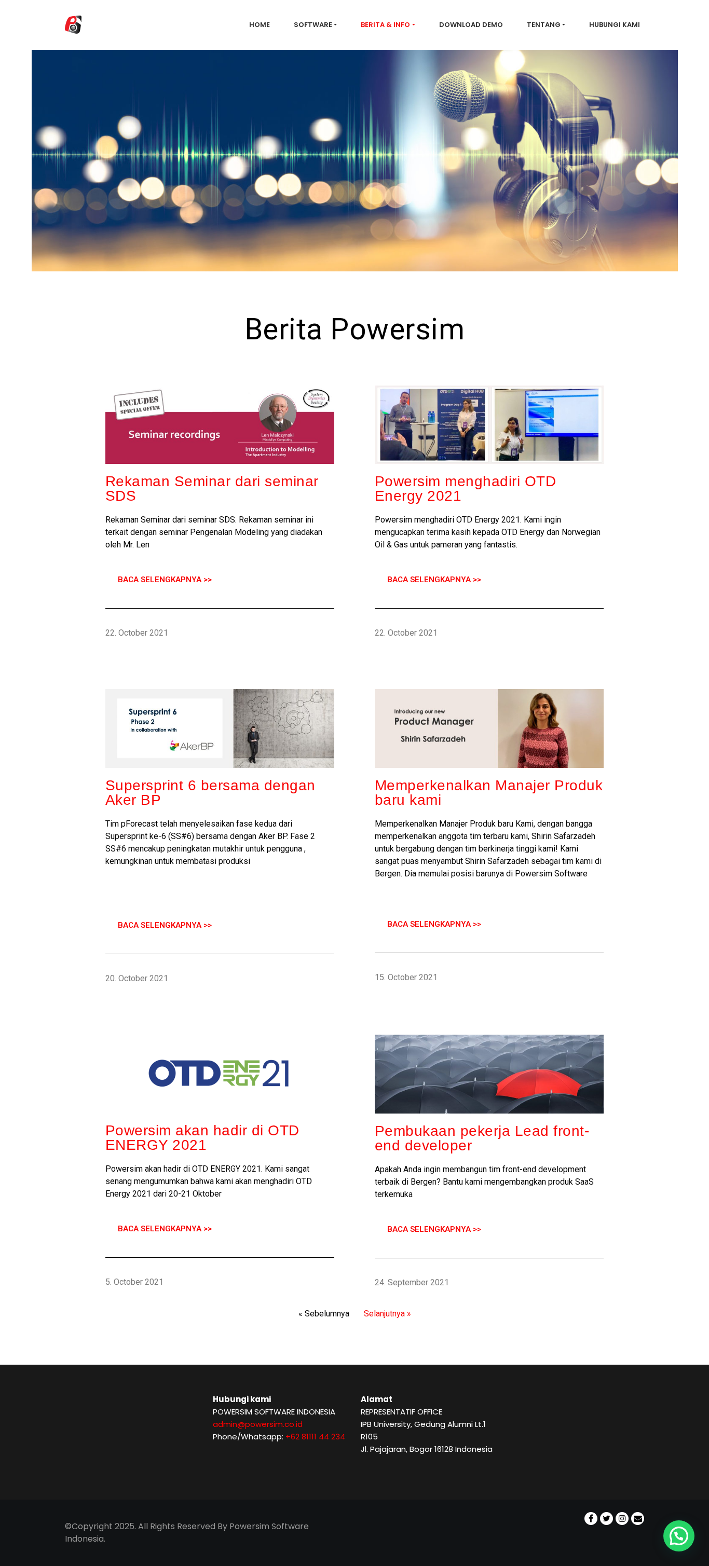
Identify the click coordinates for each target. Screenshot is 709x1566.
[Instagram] (622, 1512)
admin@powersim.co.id (258, 1424)
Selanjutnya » (387, 1313)
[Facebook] (590, 1512)
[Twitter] (606, 1512)
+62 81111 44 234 (315, 1436)
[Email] (637, 1512)
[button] (678, 1535)
